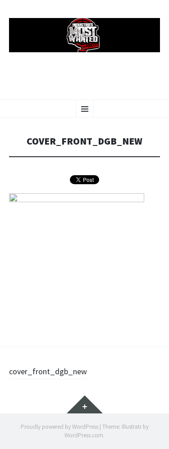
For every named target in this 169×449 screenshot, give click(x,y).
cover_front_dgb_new (48, 371)
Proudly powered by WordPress (59, 427)
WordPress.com (83, 435)
